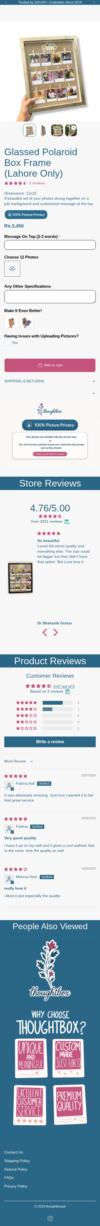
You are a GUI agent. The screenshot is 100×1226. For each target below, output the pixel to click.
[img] (50, 516)
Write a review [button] (50, 741)
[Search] (17, 13)
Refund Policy (15, 1169)
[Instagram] (50, 1218)
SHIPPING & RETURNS (24, 381)
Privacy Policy (15, 1186)
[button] (46, 632)
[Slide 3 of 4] (57, 130)
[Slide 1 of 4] (29, 130)
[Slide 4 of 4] (71, 130)
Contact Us (13, 1152)
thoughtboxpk (56, 1206)
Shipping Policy (17, 1161)
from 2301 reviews (46, 521)
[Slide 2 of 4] (43, 130)
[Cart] (93, 13)
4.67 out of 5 (64, 686)
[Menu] (6, 13)
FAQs (9, 1177)
